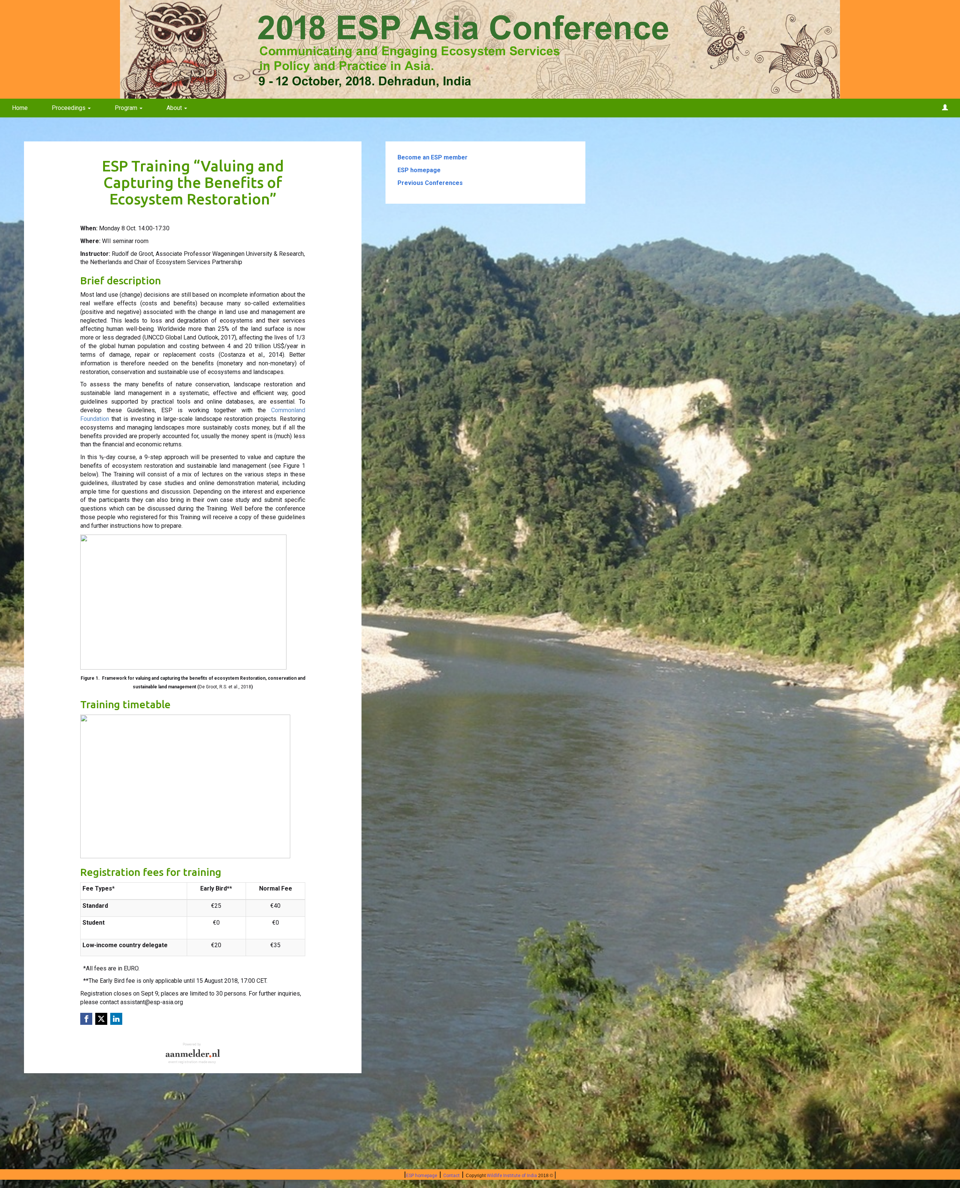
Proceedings (69, 107)
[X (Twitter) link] (101, 1019)
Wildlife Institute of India (512, 1175)
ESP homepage (421, 1175)
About (174, 107)
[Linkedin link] (116, 1019)
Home (20, 107)
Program (127, 107)
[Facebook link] (86, 1019)
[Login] (945, 108)
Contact (451, 1175)
